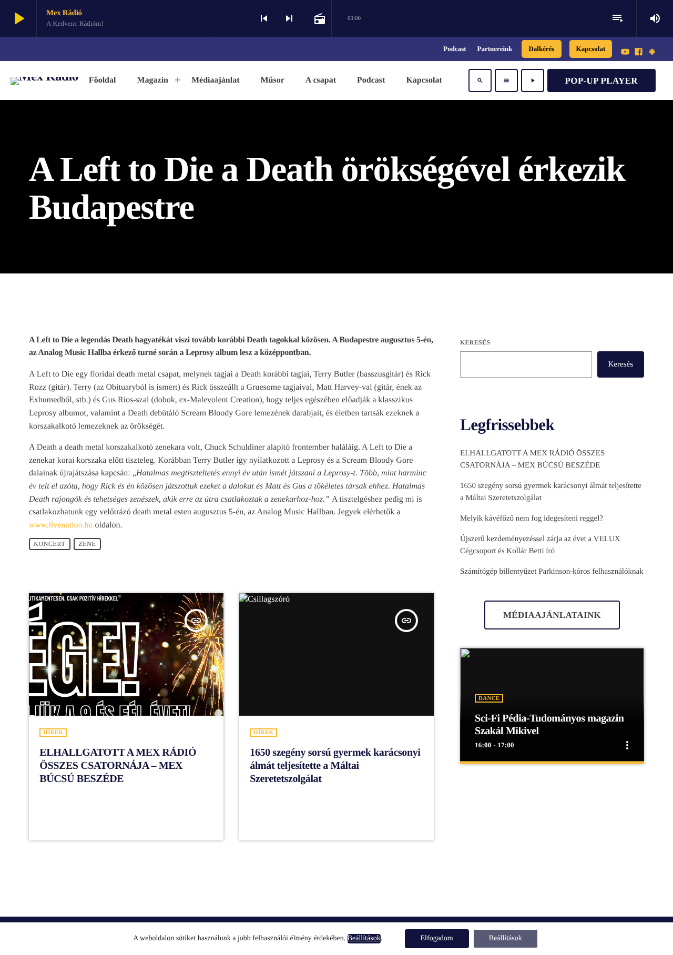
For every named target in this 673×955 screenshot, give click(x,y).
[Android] (652, 52)
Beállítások (364, 938)
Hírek (53, 732)
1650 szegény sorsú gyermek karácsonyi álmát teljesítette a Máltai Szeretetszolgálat (335, 766)
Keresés (475, 342)
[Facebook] (639, 52)
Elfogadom (437, 938)
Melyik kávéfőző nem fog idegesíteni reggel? (531, 518)
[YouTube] (625, 52)
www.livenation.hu (61, 525)
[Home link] (44, 80)
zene (87, 544)
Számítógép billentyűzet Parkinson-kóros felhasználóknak (552, 571)
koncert (49, 544)
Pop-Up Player (601, 81)
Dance (488, 698)
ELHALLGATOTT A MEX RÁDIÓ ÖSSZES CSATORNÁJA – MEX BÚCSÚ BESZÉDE (117, 766)
